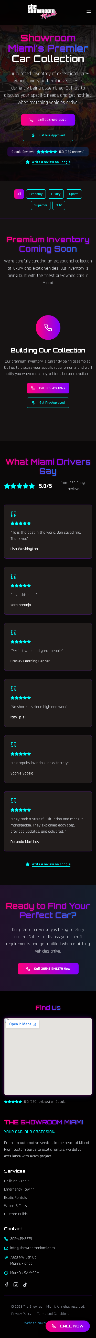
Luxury (55, 194)
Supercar (40, 205)
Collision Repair (16, 1181)
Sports (74, 194)
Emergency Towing (19, 1189)
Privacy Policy (21, 1313)
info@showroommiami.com (32, 1248)
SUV (59, 205)
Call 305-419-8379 (52, 120)
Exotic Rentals (15, 1197)
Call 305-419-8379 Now (52, 968)
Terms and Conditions (53, 1313)
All (19, 194)
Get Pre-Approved (52, 135)
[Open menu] (89, 12)
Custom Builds (16, 1214)
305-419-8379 (21, 1239)
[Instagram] (15, 1284)
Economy (35, 194)
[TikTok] (25, 1284)
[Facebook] (6, 1284)
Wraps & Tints (15, 1206)
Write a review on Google (51, 162)
